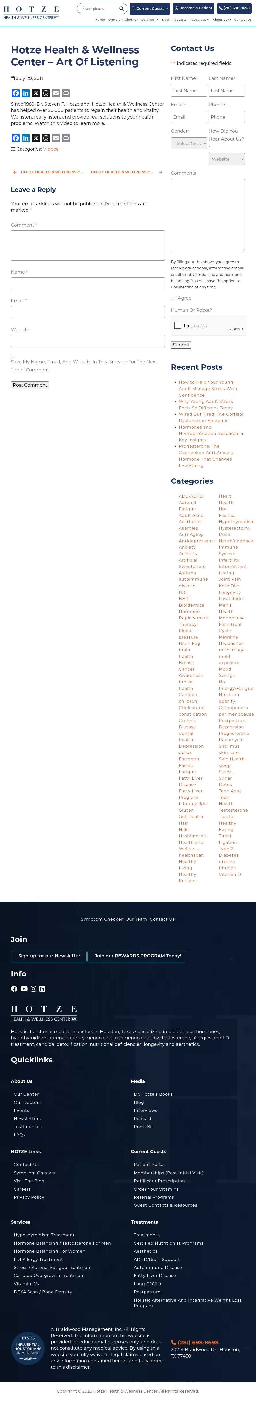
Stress (226, 771)
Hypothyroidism (237, 521)
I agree (184, 298)
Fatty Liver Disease (155, 1275)
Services (149, 19)
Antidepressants (197, 541)
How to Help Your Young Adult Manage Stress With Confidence (208, 388)
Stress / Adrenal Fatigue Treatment (53, 1267)
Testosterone (233, 810)
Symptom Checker (123, 19)
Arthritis (188, 553)
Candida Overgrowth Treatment (50, 1275)
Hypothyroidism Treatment (44, 1235)
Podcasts (179, 19)
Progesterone (234, 733)
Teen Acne (230, 791)
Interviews (146, 1110)
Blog (165, 19)
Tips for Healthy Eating (227, 823)
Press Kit (144, 1126)
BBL (183, 592)
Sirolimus (229, 746)
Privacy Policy (29, 1197)
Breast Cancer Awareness (191, 669)
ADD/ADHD (191, 496)
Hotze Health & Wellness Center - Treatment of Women (128, 172)
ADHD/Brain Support (157, 1259)
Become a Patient (195, 8)
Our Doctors (27, 1102)
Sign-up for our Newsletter (48, 956)
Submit (181, 345)
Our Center (26, 1094)
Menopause (232, 618)
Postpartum (147, 1292)
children (188, 701)
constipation (193, 714)
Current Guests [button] (150, 9)
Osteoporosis (233, 707)
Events (22, 1110)
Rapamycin (231, 739)
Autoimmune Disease (158, 1267)
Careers (22, 1189)
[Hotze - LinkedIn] (43, 982)
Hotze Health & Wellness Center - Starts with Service (53, 172)
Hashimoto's (193, 836)
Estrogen (189, 759)
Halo (184, 829)
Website (20, 329)
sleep (225, 765)
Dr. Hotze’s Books (153, 1094)
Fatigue (187, 771)
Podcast (143, 1118)
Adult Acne (191, 515)
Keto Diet (229, 585)
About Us (220, 19)
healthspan (191, 855)
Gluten (186, 810)
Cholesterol (192, 707)
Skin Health (232, 759)
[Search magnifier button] (121, 8)
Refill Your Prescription (159, 1181)
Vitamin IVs (26, 1283)
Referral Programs (154, 1197)
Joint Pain (230, 579)
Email (19, 301)
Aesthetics (191, 521)
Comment (24, 225)
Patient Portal (149, 1164)
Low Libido (231, 598)
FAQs (19, 1134)
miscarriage (232, 650)
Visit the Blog (29, 1181)
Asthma (187, 573)
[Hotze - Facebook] (14, 982)
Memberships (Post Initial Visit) (169, 1173)
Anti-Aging (191, 534)
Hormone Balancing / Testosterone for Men (62, 1243)
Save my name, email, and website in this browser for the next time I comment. (84, 366)
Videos (50, 149)
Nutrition (229, 694)
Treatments (147, 1235)
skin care (229, 752)
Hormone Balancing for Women (50, 1251)
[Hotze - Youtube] (24, 982)
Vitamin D (230, 874)
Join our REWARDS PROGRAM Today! (137, 956)
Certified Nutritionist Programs (169, 1243)
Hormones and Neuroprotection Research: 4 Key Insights (211, 433)
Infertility (229, 560)
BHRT (185, 598)
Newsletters (27, 1118)
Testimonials (28, 1126)
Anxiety (187, 547)
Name (19, 272)
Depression (191, 746)
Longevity (230, 592)
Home (100, 19)
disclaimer (78, 1367)
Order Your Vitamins (156, 1189)
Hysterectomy (235, 528)
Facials (186, 765)
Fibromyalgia (193, 803)
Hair (183, 823)
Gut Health (191, 816)
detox (185, 752)
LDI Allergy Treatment (38, 1259)
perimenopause (236, 714)
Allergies (188, 528)
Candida (188, 694)
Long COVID (147, 1283)
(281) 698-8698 (236, 8)
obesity (227, 701)
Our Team (136, 919)
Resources (198, 19)
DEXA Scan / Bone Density (43, 1292)
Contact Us (243, 19)
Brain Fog (189, 643)
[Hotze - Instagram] (34, 982)
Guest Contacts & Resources (166, 1205)
